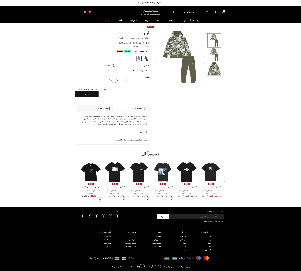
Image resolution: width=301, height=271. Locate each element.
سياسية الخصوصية (130, 243)
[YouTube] (89, 215)
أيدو (146, 33)
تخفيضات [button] (105, 20)
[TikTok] (82, 215)
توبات (184, 246)
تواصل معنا (158, 236)
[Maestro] (198, 258)
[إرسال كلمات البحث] (173, 12)
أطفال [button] (170, 20)
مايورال (209, 246)
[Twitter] (110, 215)
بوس (210, 240)
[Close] (299, 1)
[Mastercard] (206, 258)
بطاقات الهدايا (157, 246)
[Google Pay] (131, 258)
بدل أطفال (183, 240)
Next (224, 182)
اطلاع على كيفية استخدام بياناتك (214, 221)
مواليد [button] (183, 20)
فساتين (184, 243)
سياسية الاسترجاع (156, 243)
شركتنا (134, 236)
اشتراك (162, 217)
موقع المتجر (132, 240)
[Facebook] (117, 215)
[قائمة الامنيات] (220, 196)
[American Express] (174, 258)
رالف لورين (208, 250)
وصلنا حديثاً (183, 236)
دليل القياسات (108, 65)
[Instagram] (103, 215)
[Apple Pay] (182, 258)
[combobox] (183, 12)
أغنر (210, 236)
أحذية (184, 250)
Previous (77, 182)
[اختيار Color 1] (145, 59)
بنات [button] (158, 20)
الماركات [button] (133, 20)
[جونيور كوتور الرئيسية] (150, 11)
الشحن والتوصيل (156, 240)
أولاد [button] (146, 20)
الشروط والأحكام (131, 246)
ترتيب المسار (107, 243)
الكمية (147, 77)
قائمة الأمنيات (107, 240)
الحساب (108, 236)
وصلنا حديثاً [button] (194, 20)
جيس (209, 243)
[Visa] (190, 258)
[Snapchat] (96, 215)
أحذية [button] (120, 20)
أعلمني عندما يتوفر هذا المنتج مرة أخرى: (92, 89)
